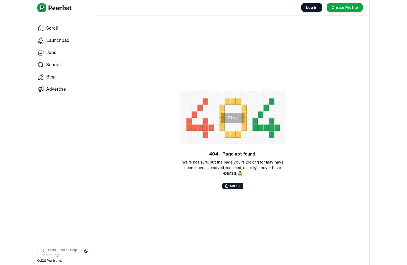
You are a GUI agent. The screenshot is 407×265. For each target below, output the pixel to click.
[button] (232, 117)
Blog (41, 250)
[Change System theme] (86, 251)
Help (73, 250)
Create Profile (344, 7)
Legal (57, 255)
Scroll (235, 186)
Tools (51, 250)
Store (62, 250)
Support (43, 255)
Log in (312, 7)
